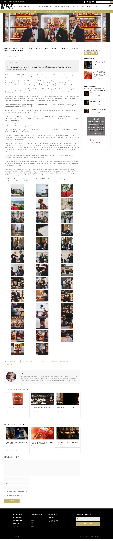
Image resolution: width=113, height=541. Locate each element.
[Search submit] (111, 2)
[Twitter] (87, 2)
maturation (47, 91)
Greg (6, 57)
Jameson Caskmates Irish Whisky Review (66, 408)
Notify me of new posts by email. (14, 496)
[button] (86, 7)
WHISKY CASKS (18, 520)
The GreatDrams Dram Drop (99, 109)
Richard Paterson (11, 75)
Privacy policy (17, 536)
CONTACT (51, 517)
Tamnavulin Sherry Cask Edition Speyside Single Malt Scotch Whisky (16, 408)
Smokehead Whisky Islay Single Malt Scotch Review (41, 408)
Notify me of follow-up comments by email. (17, 492)
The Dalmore (33, 112)
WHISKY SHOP (17, 517)
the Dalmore (24, 93)
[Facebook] (85, 2)
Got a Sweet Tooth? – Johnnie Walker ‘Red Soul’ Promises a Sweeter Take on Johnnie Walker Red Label (42, 443)
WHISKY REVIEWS (36, 515)
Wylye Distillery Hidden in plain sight (67, 442)
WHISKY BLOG (52, 515)
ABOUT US (16, 523)
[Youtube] (92, 2)
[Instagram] (90, 2)
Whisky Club (17, 515)
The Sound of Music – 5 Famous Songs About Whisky (16, 442)
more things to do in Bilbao (21, 181)
